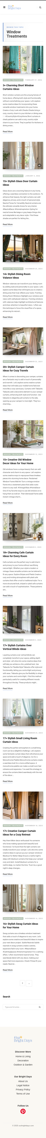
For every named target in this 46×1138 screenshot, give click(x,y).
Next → (29, 983)
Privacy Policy (23, 1089)
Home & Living (23, 1056)
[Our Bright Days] (17, 7)
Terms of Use (23, 1093)
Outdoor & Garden (23, 1064)
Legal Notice (23, 1085)
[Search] (39, 7)
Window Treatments (13, 80)
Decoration (23, 1060)
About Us (23, 1081)
